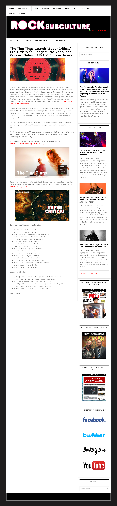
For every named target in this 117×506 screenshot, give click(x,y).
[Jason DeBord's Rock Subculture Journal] (50, 22)
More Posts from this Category (90, 273)
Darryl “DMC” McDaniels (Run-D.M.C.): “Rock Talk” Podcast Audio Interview (93, 199)
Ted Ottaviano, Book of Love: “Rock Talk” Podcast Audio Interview (93, 152)
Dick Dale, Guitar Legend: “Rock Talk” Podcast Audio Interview (94, 245)
